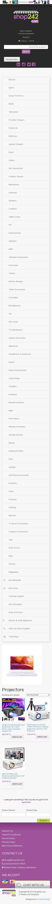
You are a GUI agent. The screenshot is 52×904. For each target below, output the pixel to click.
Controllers (13, 297)
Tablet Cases (14, 217)
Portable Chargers (17, 120)
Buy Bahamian (15, 580)
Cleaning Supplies (16, 596)
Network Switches (16, 402)
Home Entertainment (18, 370)
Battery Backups (16, 281)
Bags (11, 556)
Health (11, 362)
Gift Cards (13, 322)
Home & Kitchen (16, 612)
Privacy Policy (8, 842)
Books (11, 104)
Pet (10, 225)
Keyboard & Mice (16, 451)
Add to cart (17, 737)
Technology (13, 636)
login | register (26, 31)
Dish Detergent (15, 604)
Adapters (13, 241)
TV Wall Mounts (16, 330)
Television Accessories (18, 257)
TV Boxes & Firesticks (18, 523)
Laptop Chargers (16, 144)
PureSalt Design (43, 899)
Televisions (13, 112)
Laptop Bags (14, 378)
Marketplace (14, 184)
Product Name (9, 810)
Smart (11, 152)
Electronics (13, 588)
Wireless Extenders (17, 426)
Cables (12, 160)
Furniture (13, 499)
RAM (11, 249)
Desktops (13, 192)
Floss (11, 459)
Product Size (31, 810)
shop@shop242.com (15, 860)
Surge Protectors (16, 95)
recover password (26, 34)
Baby (11, 410)
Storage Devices (16, 435)
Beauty (12, 443)
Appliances (13, 346)
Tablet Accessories (17, 289)
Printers (12, 564)
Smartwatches (15, 233)
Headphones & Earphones (20, 354)
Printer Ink (13, 128)
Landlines (13, 209)
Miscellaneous (15, 305)
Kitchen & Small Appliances (20, 620)
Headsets (13, 483)
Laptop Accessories (17, 338)
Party (11, 491)
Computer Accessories (18, 531)
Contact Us (12, 853)
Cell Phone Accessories (19, 475)
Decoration (13, 265)
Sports (11, 87)
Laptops (12, 467)
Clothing (12, 507)
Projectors (13, 572)
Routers (12, 79)
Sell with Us (7, 831)
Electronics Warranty (12, 846)
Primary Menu (12, 59)
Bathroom (13, 136)
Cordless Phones (16, 176)
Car (10, 313)
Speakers (13, 200)
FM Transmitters (16, 168)
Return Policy (8, 838)
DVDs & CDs (14, 548)
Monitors (12, 515)
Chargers (13, 386)
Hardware (13, 394)
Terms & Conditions (11, 835)
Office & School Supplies (19, 628)
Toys (11, 539)
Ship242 (26, 37)
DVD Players (14, 418)
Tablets (12, 273)
